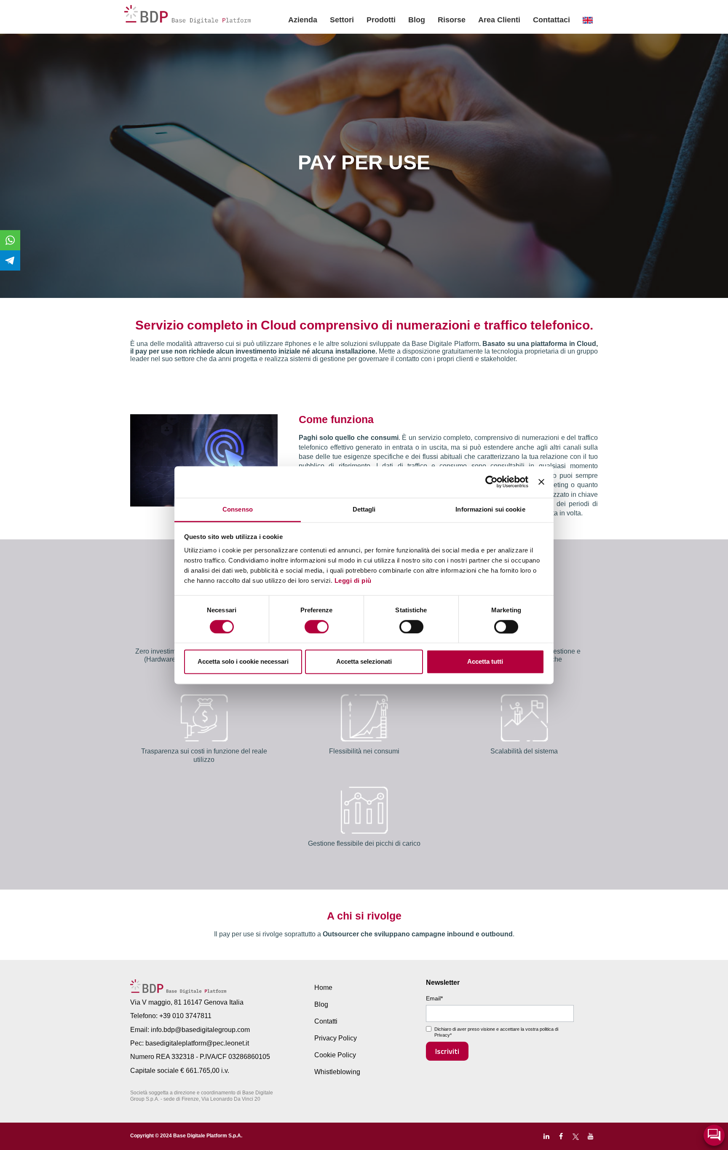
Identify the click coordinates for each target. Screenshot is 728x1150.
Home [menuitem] (323, 987)
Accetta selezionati (364, 661)
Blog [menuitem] (321, 1004)
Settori (342, 20)
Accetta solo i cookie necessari (243, 661)
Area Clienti (499, 20)
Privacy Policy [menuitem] (335, 1038)
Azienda (302, 20)
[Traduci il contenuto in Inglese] (588, 20)
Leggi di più (353, 580)
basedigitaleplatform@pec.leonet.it (197, 1043)
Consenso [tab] (237, 509)
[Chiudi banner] (541, 482)
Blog (416, 20)
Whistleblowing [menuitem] (337, 1071)
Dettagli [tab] (364, 509)
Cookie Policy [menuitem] (335, 1055)
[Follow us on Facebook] (561, 1136)
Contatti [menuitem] (325, 1021)
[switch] (317, 626)
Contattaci (551, 20)
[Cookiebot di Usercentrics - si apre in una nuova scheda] (491, 481)
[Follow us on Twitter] (575, 1136)
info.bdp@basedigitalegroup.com (200, 1029)
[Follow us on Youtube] (590, 1136)
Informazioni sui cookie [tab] (490, 509)
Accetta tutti (485, 661)
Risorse (452, 20)
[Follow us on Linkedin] (546, 1136)
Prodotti (381, 20)
